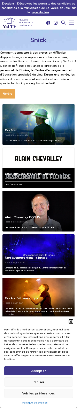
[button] (71, 322)
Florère (8, 93)
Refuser (39, 382)
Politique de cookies (35, 403)
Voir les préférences (38, 393)
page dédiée (40, 12)
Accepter (38, 371)
